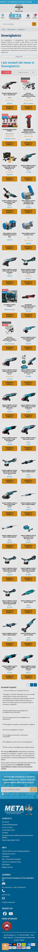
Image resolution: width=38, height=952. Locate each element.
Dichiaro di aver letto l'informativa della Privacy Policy (20, 491)
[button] (34, 452)
